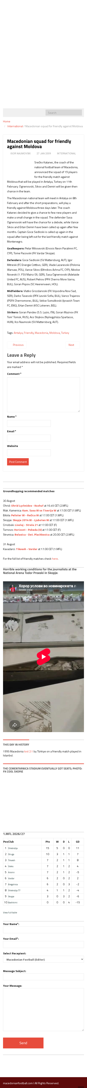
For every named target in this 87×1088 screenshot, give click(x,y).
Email (11, 431)
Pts (48, 841)
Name (12, 416)
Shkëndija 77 (14, 890)
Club (11, 841)
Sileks (10, 866)
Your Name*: (11, 924)
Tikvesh (11, 860)
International (15, 126)
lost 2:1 (28, 751)
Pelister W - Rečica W (25, 515)
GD (78, 841)
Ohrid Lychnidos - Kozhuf (27, 505)
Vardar (11, 878)
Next (72, 345)
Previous (18, 345)
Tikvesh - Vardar (26, 549)
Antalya (18, 333)
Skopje (11, 896)
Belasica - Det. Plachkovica (32, 534)
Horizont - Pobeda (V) (28, 530)
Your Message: (12, 986)
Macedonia (41, 333)
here (55, 558)
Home (6, 121)
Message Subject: (14, 971)
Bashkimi (12, 902)
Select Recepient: (14, 953)
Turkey (65, 333)
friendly (29, 333)
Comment (14, 374)
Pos (5, 841)
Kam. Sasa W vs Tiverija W (39, 510)
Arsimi (11, 872)
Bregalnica (13, 884)
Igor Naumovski (21, 153)
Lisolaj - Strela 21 (26, 525)
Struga (11, 854)
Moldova (54, 333)
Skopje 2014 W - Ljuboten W (31, 520)
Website (12, 446)
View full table (10, 912)
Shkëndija (13, 848)
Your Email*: (11, 938)
